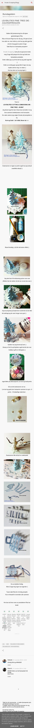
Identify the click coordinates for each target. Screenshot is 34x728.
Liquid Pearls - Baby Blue (28, 617)
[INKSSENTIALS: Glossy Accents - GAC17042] (23, 611)
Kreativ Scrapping (8, 52)
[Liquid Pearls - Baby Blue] (28, 611)
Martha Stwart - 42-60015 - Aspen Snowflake (14, 619)
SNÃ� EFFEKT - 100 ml (4, 628)
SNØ (7, 644)
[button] (3, 28)
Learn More (14, 726)
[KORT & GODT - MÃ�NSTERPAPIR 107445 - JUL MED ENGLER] (4, 611)
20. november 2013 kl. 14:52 (20, 660)
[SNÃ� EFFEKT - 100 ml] (4, 623)
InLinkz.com (17, 633)
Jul (3, 644)
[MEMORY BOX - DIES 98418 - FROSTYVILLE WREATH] (18, 611)
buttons (25, 16)
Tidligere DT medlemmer (17, 644)
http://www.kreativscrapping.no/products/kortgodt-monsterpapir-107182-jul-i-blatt (9, 622)
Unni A (10, 668)
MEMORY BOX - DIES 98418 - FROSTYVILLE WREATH (18, 620)
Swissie (10, 660)
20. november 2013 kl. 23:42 (19, 668)
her (28, 120)
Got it (22, 726)
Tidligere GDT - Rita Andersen (11, 646)
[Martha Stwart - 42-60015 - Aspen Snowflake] (14, 611)
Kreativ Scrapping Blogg (12, 2)
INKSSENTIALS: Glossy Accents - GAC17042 (23, 619)
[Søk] (32, 3)
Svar (9, 665)
